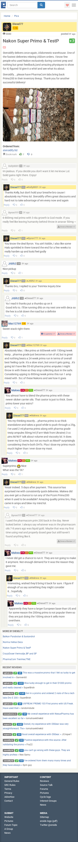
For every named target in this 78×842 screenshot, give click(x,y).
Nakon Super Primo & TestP (17, 647)
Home (7, 16)
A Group (8, 828)
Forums (44, 789)
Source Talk (46, 785)
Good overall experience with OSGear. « (38, 734)
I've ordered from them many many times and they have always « (37, 762)
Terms (7, 789)
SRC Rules (10, 785)
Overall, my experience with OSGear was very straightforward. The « (36, 726)
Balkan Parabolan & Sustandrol (19, 636)
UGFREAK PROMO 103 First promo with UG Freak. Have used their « (38, 705)
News (43, 804)
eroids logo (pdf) (49, 821)
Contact (8, 800)
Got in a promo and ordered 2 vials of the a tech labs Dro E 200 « (39, 695)
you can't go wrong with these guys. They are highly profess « (36, 752)
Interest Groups (48, 800)
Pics (16, 16)
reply (5, 179)
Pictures (44, 792)
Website (8, 817)
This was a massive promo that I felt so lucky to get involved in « (39, 675)
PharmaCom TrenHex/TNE (16, 659)
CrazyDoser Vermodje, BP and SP (20, 653)
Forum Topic (11, 825)
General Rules (11, 781)
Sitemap (44, 817)
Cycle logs (45, 796)
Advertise (9, 796)
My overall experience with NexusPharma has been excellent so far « (38, 716)
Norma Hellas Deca (13, 642)
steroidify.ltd (10, 150)
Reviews (44, 781)
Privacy (8, 792)
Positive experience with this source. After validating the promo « (35, 742)
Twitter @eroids (48, 825)
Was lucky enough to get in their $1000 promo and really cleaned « (37, 685)
